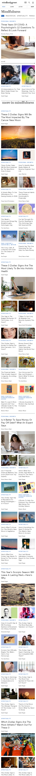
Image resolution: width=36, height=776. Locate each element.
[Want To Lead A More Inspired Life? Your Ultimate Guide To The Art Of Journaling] (9, 389)
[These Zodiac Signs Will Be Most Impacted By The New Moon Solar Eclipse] (9, 155)
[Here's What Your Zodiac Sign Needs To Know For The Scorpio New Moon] (9, 544)
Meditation (10, 16)
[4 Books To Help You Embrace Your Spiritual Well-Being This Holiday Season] (27, 487)
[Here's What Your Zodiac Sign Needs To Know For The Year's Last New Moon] (27, 460)
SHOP (32, 6)
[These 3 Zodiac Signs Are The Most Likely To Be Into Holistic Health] (18, 288)
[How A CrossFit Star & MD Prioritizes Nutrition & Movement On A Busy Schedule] (9, 612)
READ (3, 6)
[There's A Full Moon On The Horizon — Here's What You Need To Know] (27, 693)
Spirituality (22, 16)
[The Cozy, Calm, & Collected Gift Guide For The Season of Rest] (9, 236)
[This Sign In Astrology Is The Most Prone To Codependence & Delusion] (9, 666)
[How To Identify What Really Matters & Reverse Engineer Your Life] (27, 155)
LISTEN (20, 6)
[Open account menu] (33, 2)
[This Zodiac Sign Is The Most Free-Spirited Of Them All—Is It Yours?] (27, 666)
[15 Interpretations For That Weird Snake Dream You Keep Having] (10, 74)
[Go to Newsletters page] (25, 2)
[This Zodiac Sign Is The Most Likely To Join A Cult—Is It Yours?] (27, 762)
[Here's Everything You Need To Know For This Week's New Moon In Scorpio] (27, 517)
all (2, 16)
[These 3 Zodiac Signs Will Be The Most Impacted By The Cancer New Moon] (18, 137)
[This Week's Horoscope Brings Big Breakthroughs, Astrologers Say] (9, 209)
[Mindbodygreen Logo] (9, 2)
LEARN (12, 6)
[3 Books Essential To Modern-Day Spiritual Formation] (27, 389)
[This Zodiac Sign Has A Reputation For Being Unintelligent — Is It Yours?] (9, 487)
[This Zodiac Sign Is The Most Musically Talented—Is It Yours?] (27, 612)
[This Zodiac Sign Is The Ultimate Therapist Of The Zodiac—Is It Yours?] (9, 693)
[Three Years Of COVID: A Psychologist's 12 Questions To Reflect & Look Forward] (18, 47)
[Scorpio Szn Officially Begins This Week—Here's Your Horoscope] (9, 639)
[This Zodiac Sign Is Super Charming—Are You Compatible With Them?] (27, 639)
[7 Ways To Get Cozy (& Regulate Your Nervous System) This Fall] (27, 306)
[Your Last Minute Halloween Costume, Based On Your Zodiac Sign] (27, 544)
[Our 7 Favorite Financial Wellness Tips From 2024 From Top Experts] (9, 460)
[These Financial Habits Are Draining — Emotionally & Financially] (27, 182)
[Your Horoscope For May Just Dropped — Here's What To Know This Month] (27, 362)
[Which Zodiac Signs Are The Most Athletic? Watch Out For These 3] (18, 744)
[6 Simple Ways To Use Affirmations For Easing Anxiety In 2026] (9, 182)
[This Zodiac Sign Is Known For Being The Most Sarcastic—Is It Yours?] (9, 333)
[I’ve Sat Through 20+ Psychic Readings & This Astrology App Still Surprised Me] (27, 209)
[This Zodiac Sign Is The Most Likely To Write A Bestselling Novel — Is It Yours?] (9, 762)
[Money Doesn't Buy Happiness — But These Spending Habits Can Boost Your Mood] (27, 333)
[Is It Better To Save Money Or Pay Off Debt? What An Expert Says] (18, 442)
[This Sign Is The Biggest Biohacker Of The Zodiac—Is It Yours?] (9, 306)
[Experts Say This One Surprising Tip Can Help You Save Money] (27, 236)
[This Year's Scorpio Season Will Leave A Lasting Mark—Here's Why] (18, 595)
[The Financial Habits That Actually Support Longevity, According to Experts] (9, 362)
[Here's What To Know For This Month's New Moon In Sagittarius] (9, 517)
